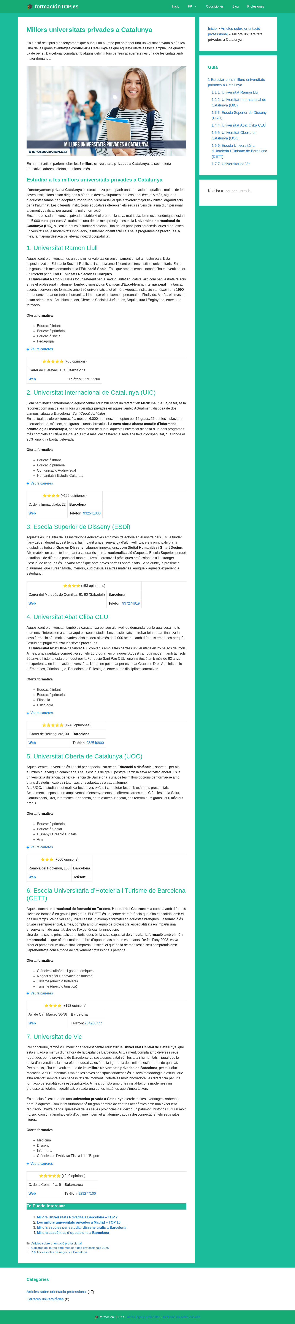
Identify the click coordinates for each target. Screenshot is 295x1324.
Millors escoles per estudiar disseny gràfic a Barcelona (81, 1227)
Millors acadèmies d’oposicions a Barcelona (73, 1233)
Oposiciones (215, 6)
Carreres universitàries (45, 1299)
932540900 (95, 743)
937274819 (131, 603)
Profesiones (255, 6)
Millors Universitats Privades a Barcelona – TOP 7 (77, 1217)
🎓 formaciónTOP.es (53, 6)
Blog (235, 6)
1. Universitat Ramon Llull (235, 92)
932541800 (92, 513)
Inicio (175, 6)
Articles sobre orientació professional (56, 1243)
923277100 (87, 1193)
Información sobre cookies (181, 1317)
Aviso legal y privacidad (143, 1317)
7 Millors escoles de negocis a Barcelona (59, 1252)
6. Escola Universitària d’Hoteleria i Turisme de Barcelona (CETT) (239, 151)
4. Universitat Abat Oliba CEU (239, 125)
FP (190, 6)
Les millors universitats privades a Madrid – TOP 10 (79, 1222)
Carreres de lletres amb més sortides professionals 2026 (70, 1247)
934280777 (93, 1023)
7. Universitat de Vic (231, 164)
